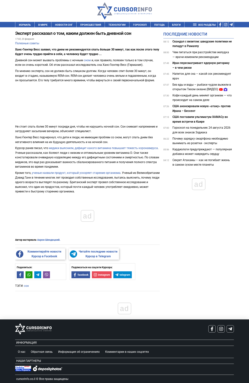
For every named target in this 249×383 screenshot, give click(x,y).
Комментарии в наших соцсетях (127, 351)
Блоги (176, 24)
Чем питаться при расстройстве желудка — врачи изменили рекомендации (200, 54)
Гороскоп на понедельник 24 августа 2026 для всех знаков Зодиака (201, 130)
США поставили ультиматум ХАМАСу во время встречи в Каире (200, 119)
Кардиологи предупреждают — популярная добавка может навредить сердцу (202, 152)
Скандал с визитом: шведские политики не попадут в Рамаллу (202, 44)
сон (26, 286)
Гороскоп (140, 24)
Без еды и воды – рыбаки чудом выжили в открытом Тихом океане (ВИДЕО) (201, 87)
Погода (159, 24)
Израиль (25, 24)
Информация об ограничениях (79, 351)
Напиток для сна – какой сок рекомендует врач (201, 76)
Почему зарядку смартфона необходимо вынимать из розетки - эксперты (200, 141)
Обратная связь (42, 351)
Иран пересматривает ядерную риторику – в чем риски (200, 65)
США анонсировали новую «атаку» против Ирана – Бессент (201, 108)
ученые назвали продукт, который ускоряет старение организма (76, 173)
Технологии (117, 24)
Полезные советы (27, 43)
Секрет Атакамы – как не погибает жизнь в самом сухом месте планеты (201, 162)
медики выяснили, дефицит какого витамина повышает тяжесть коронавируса (103, 148)
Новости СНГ (64, 24)
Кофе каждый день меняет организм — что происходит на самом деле (202, 98)
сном (87, 60)
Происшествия (90, 24)
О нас (21, 351)
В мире (43, 24)
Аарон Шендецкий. (48, 239)
